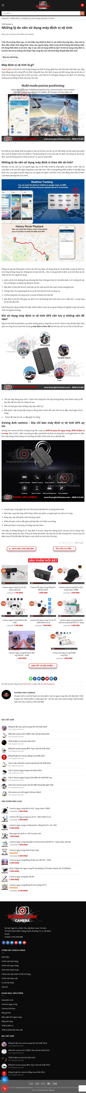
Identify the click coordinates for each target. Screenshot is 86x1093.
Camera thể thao (8, 1008)
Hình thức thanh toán (10, 969)
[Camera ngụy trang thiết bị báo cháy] (15, 608)
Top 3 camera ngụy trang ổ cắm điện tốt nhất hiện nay (30, 777)
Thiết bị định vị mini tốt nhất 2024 (21, 741)
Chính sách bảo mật (10, 978)
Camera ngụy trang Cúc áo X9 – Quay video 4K (14, 588)
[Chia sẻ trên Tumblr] (55, 679)
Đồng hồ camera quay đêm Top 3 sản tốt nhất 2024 (29, 748)
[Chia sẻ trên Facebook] (35, 679)
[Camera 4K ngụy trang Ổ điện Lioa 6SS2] (64, 640)
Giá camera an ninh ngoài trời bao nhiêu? (24, 792)
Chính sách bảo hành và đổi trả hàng (16, 974)
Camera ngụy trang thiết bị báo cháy (14, 621)
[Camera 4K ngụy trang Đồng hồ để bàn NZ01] (43, 575)
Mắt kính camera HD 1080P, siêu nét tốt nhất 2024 (28, 734)
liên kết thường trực (48, 684)
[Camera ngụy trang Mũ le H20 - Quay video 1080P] (71, 575)
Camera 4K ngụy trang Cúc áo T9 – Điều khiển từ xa (43, 621)
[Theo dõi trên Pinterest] (16, 943)
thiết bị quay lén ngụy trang (58, 430)
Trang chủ (5, 18)
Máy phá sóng (7, 1021)
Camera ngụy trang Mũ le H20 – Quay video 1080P (71, 588)
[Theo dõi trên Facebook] (4, 943)
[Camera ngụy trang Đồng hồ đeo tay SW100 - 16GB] (22, 640)
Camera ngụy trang (9, 1004)
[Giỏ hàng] (82, 5)
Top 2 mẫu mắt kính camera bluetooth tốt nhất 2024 (29, 763)
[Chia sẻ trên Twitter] (39, 679)
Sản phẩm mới (7, 1000)
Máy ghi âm (6, 1012)
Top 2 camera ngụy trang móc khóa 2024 (25, 770)
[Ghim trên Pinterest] (47, 679)
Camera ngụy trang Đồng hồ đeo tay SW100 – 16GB (22, 654)
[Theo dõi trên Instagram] (8, 943)
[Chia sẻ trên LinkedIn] (51, 679)
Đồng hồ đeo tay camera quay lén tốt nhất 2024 (27, 727)
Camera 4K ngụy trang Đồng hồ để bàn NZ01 (43, 588)
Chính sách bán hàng (10, 961)
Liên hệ (5, 987)
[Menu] (3, 5)
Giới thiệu (5, 957)
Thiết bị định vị (15, 18)
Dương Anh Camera (26, 34)
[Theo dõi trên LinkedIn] (20, 943)
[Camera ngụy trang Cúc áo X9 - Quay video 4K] (15, 575)
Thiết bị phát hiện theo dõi (12, 1029)
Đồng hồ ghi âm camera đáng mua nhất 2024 (26, 756)
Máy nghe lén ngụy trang (12, 1017)
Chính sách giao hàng (10, 965)
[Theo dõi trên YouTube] (24, 943)
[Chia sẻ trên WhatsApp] (31, 679)
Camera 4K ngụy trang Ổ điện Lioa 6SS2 (64, 654)
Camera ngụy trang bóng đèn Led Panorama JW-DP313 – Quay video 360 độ (71, 622)
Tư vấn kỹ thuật (8, 982)
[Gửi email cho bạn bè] (43, 679)
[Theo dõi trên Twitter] (12, 943)
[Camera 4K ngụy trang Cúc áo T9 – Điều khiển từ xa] (43, 608)
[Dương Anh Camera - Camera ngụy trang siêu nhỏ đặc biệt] (43, 5)
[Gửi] (82, 13)
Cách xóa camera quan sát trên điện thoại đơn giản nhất (30, 785)
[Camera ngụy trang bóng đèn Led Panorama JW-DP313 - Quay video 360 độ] (71, 608)
